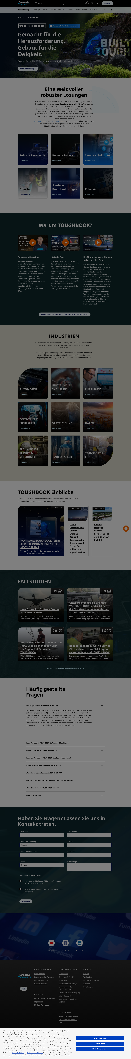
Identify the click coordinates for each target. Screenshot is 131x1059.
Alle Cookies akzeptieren (100, 1049)
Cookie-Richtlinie (18, 1053)
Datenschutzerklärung (35, 1053)
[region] (65, 1043)
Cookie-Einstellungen (100, 1038)
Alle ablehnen (100, 1044)
